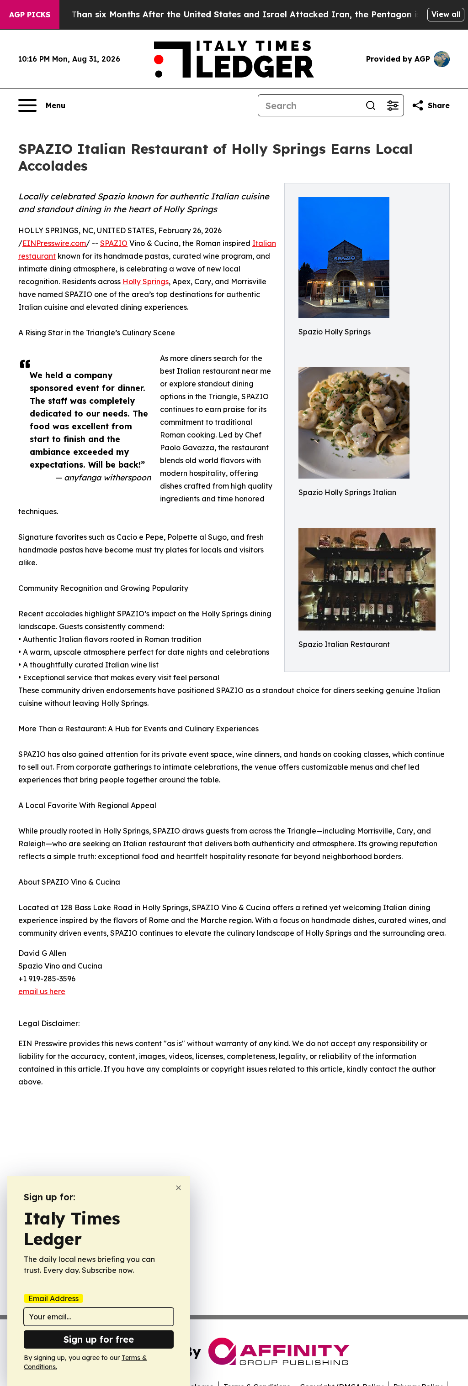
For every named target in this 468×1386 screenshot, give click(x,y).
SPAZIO (114, 243)
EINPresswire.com (54, 243)
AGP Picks (29, 14)
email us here (41, 991)
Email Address (53, 1298)
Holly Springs (145, 281)
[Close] (178, 1187)
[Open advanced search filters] (393, 105)
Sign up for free (99, 1339)
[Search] (371, 105)
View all (445, 14)
